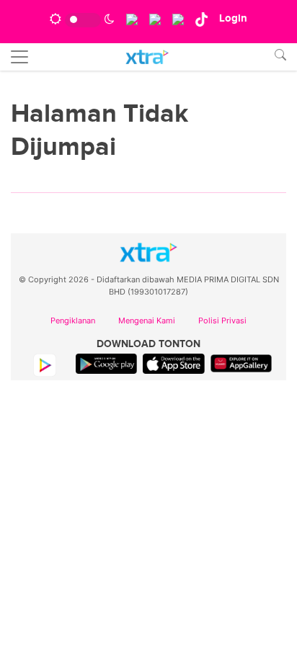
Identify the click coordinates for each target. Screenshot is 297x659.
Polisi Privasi (222, 320)
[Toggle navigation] (19, 57)
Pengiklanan (72, 320)
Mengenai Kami (146, 320)
